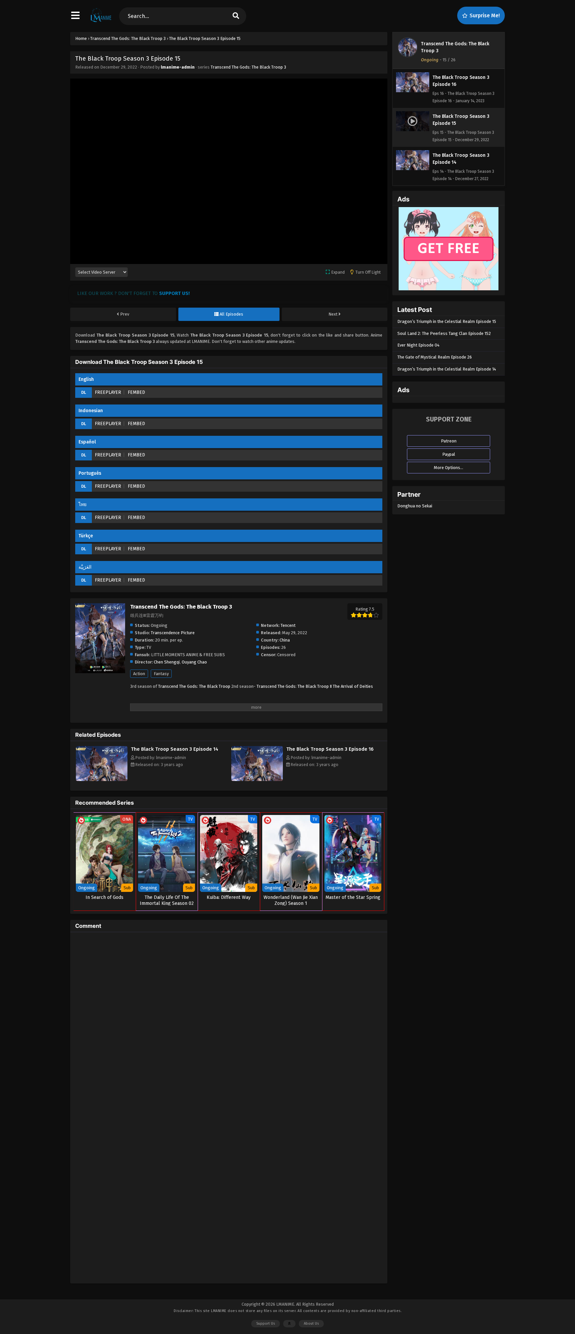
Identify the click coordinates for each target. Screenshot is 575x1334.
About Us (311, 1323)
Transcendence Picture (173, 632)
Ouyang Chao (194, 662)
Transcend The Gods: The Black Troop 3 (248, 67)
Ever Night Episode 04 (418, 345)
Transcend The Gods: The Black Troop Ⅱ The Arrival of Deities (315, 686)
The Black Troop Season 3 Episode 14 (174, 749)
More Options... (448, 467)
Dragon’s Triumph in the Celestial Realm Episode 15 (446, 321)
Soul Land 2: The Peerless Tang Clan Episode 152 (444, 333)
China (285, 640)
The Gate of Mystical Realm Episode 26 (434, 357)
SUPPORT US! (174, 293)
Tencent (288, 625)
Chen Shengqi (167, 662)
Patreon (449, 440)
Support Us (265, 1323)
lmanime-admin (178, 67)
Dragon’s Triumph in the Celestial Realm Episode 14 (446, 369)
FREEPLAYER (108, 392)
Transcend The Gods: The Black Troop (194, 686)
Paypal (448, 454)
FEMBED (136, 392)
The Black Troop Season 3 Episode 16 (330, 749)
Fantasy (161, 673)
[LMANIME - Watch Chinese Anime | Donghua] (101, 22)
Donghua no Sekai (414, 505)
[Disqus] (228, 1020)
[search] (236, 16)
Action (139, 673)
